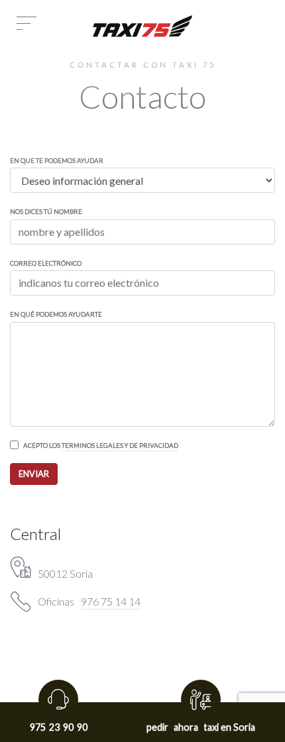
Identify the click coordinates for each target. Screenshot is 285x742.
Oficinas (89, 601)
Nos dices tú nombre (46, 211)
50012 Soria (65, 573)
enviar (34, 473)
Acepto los (100, 445)
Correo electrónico (46, 263)
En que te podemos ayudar (56, 160)
